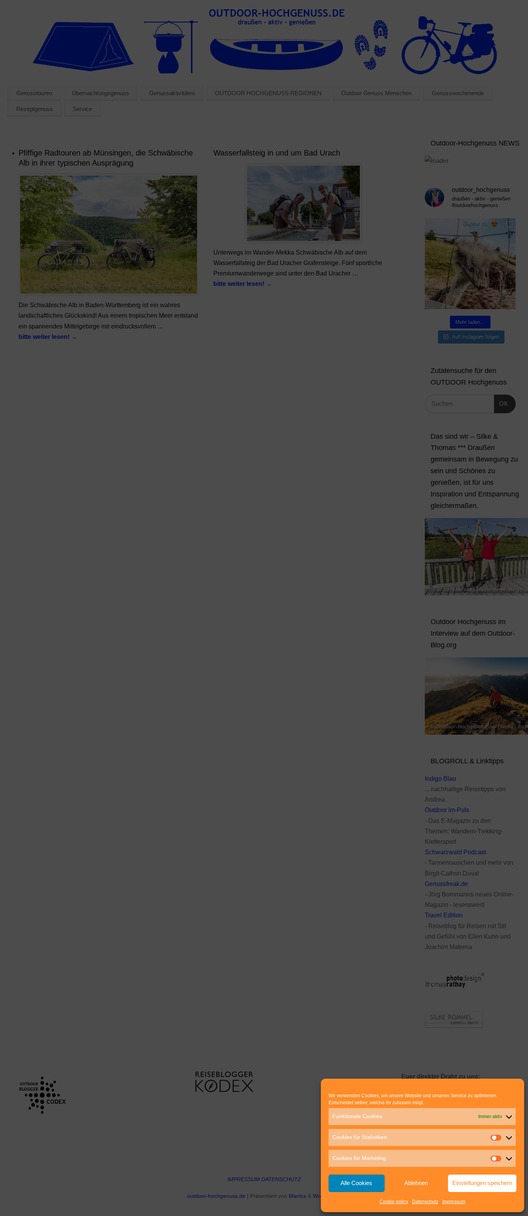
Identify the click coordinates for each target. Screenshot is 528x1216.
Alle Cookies (356, 1183)
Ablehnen (416, 1183)
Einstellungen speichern (482, 1183)
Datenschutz (425, 1201)
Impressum (453, 1201)
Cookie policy (394, 1201)
